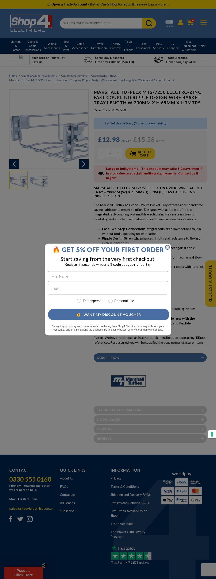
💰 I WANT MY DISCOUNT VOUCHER (108, 314)
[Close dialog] (167, 247)
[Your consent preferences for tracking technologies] (212, 434)
